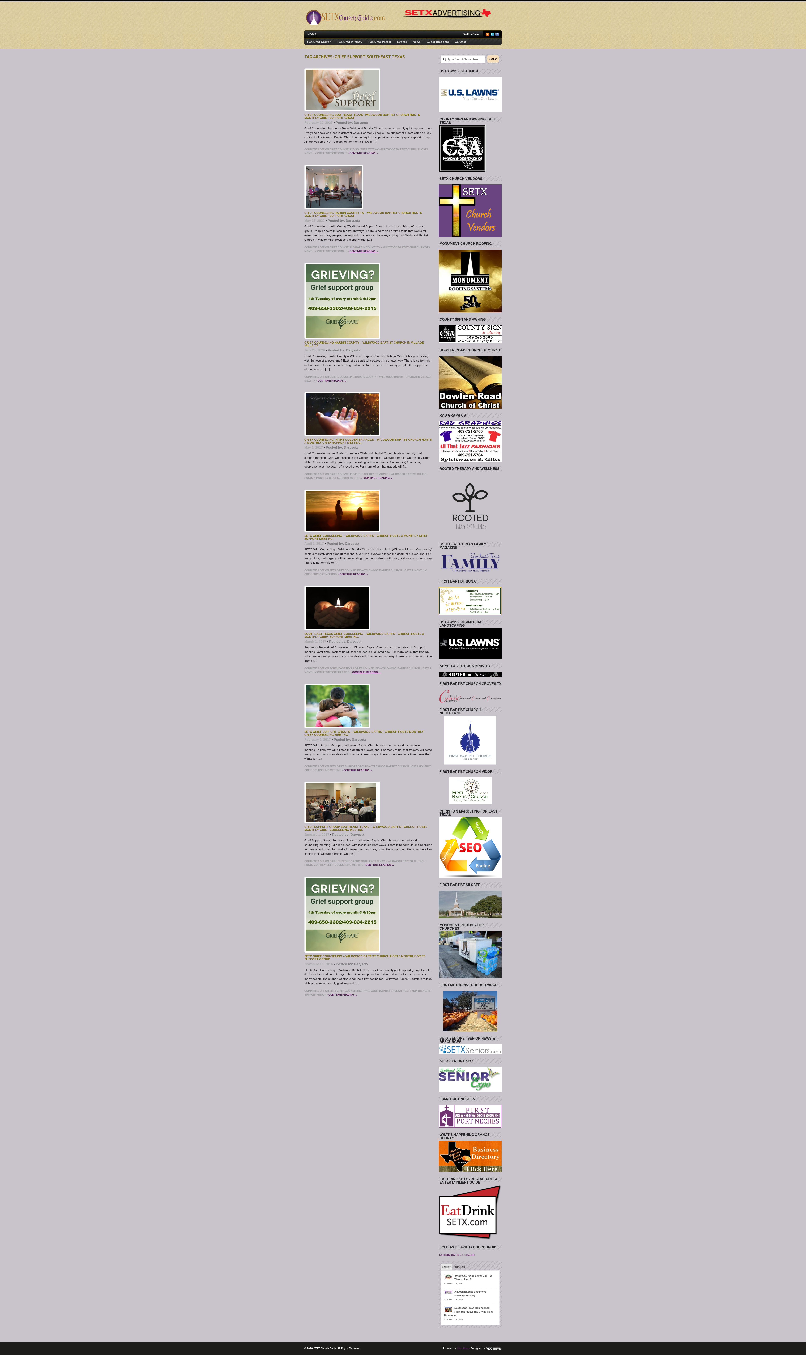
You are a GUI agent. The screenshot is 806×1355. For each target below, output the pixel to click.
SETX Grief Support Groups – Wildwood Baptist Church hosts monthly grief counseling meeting (364, 733)
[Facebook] (497, 35)
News (417, 41)
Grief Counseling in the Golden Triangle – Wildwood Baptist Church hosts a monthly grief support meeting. (368, 441)
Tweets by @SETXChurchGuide (457, 1254)
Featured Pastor (379, 41)
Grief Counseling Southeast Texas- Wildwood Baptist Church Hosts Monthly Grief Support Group (362, 116)
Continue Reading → (363, 153)
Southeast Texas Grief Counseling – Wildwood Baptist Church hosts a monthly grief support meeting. (364, 635)
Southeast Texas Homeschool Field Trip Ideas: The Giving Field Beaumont (468, 1312)
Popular (459, 1267)
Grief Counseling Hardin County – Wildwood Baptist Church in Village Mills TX (364, 344)
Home (311, 34)
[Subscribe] (487, 35)
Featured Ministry (349, 41)
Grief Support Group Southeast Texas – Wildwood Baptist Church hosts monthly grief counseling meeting (365, 828)
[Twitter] (492, 35)
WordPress (463, 1348)
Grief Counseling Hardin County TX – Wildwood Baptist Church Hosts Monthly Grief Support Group (363, 214)
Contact (460, 41)
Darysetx (361, 122)
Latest (446, 1267)
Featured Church (319, 41)
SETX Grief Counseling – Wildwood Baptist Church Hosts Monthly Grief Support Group (364, 958)
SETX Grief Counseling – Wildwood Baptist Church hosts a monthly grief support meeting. (366, 537)
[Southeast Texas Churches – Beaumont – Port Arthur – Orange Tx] (345, 24)
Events (402, 41)
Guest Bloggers (438, 41)
